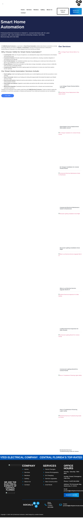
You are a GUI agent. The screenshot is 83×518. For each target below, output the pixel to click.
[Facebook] (77, 1)
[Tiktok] (78, 4)
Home (23, 9)
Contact (23, 13)
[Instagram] (80, 1)
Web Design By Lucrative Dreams (34, 514)
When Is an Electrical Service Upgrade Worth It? (68, 289)
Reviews (36, 9)
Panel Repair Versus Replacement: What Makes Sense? (69, 127)
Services (29, 9)
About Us (49, 9)
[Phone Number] (46, 505)
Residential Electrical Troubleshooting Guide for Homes (69, 450)
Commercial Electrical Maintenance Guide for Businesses (69, 208)
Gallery (43, 9)
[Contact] (60, 504)
